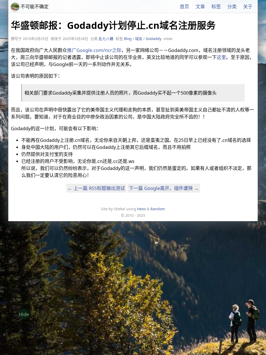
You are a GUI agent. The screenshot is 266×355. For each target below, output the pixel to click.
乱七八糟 (106, 38)
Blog (128, 38)
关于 (247, 6)
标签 (216, 6)
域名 (138, 38)
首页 (184, 6)
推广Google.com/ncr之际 (94, 50)
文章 (200, 6)
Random (157, 208)
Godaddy (153, 38)
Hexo (141, 208)
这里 (221, 57)
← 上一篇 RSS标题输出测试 (96, 188)
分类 (232, 6)
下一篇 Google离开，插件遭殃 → (164, 188)
